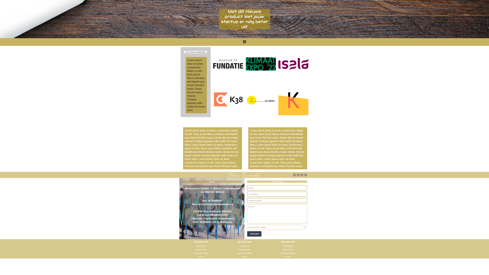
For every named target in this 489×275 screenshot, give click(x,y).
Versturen (254, 234)
